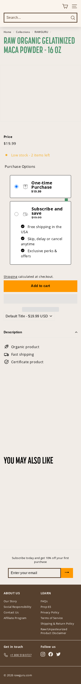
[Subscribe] (67, 573)
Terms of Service (52, 618)
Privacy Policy (50, 612)
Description (13, 332)
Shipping (10, 277)
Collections (23, 32)
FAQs (44, 601)
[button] (40, 299)
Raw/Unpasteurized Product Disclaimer (54, 631)
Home (7, 32)
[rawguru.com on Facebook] (50, 654)
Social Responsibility (17, 607)
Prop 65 (46, 607)
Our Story (10, 601)
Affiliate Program (15, 618)
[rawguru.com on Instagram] (43, 654)
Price (8, 136)
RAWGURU (41, 32)
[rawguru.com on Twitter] (58, 654)
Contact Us (11, 612)
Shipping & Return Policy (57, 623)
